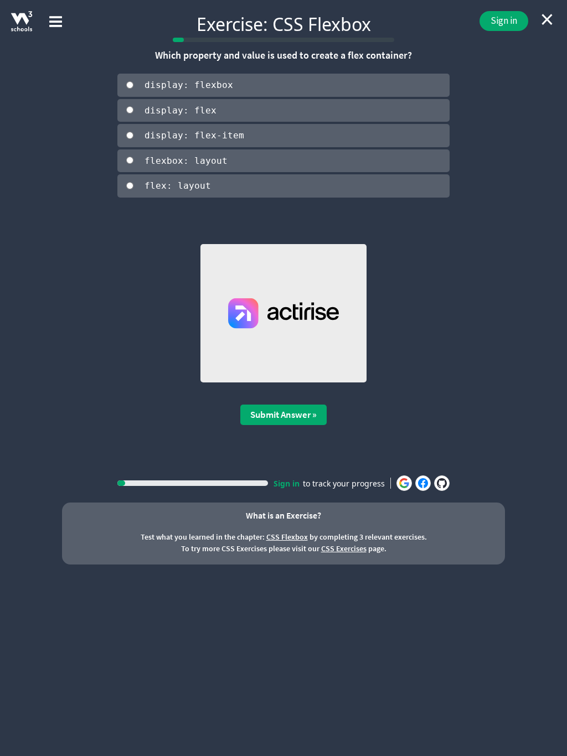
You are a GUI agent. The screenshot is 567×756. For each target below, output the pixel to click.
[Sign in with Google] (404, 483)
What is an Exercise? (283, 515)
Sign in (504, 20)
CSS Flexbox (287, 537)
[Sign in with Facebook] (423, 483)
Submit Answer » (283, 414)
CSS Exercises (344, 548)
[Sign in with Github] (442, 483)
